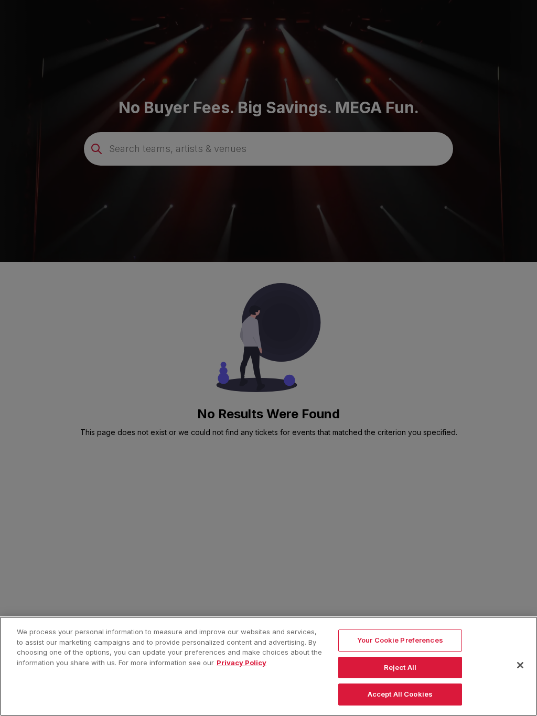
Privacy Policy (241, 662)
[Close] (520, 665)
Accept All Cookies (400, 694)
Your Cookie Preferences (400, 640)
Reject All (400, 667)
